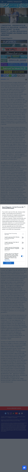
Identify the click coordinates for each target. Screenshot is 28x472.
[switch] (22, 237)
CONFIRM (8, 263)
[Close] (25, 207)
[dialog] (14, 236)
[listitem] (14, 234)
